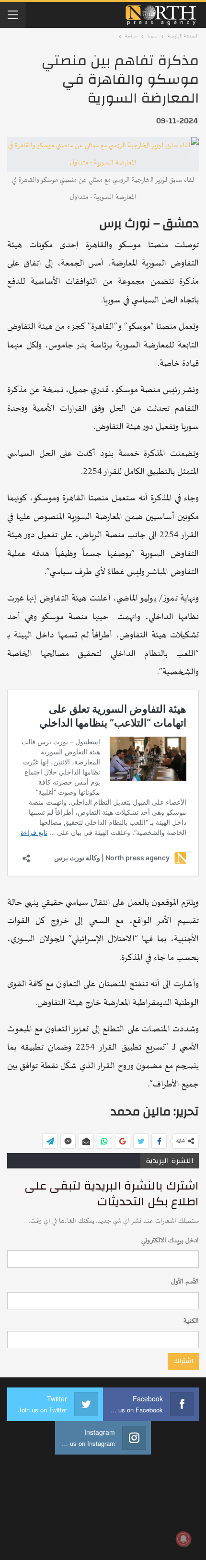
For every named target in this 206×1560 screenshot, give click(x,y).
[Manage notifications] (183, 1539)
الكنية (191, 1321)
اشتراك (183, 1361)
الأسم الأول (185, 1282)
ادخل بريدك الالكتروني (170, 1241)
